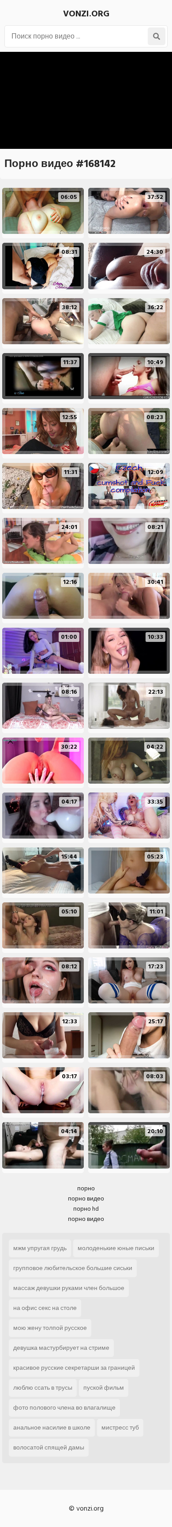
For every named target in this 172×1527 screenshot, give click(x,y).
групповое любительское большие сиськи (72, 1268)
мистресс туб (120, 1427)
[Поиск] (156, 36)
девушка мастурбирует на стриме (61, 1348)
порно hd (86, 1209)
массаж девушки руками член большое (68, 1288)
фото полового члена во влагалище (64, 1408)
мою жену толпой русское (50, 1328)
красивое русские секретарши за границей (74, 1368)
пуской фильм (103, 1388)
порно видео (86, 1198)
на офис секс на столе (45, 1308)
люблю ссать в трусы (42, 1388)
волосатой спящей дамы (48, 1447)
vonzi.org (86, 14)
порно (86, 1188)
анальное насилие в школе (51, 1427)
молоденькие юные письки (116, 1248)
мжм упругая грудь (40, 1248)
